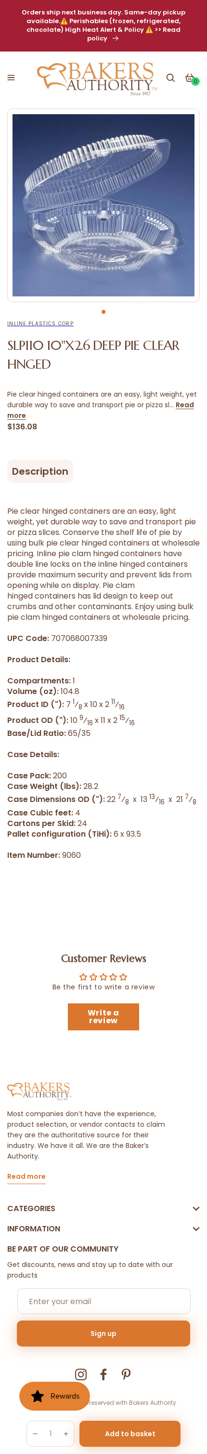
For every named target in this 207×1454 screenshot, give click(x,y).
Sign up (103, 1333)
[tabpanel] (103, 205)
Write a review (103, 1016)
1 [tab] (103, 312)
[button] (11, 77)
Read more (26, 1177)
